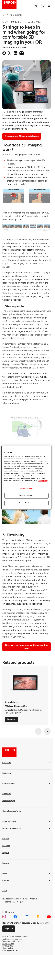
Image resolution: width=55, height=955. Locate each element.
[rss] (37, 916)
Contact (5, 880)
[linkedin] (15, 53)
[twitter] (9, 53)
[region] (26, 477)
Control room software (11, 811)
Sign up (9, 928)
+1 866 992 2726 (12, 902)
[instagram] (4, 916)
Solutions (6, 846)
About (4, 891)
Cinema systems (8, 783)
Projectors (6, 773)
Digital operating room (11, 828)
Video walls (6, 794)
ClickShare (6, 763)
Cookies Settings (26, 488)
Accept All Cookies (26, 503)
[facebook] (4, 53)
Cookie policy (43, 481)
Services (5, 839)
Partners (5, 863)
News (4, 873)
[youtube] (49, 916)
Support (5, 853)
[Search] (42, 5)
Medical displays (8, 801)
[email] (21, 53)
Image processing (9, 821)
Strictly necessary (26, 495)
